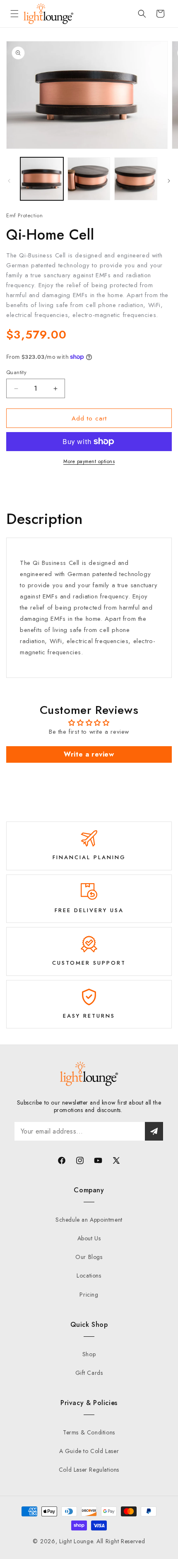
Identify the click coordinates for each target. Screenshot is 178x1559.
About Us (89, 1238)
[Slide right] (169, 181)
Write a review (89, 754)
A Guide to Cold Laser (89, 1451)
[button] (14, 14)
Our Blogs (88, 1257)
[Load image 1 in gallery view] (41, 178)
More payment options (89, 461)
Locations (89, 1275)
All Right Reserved (120, 1541)
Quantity (16, 372)
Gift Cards (89, 1373)
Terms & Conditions (89, 1432)
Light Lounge (76, 1541)
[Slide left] (9, 181)
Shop (89, 1354)
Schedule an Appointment (89, 1219)
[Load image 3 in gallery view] (135, 178)
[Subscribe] (154, 1131)
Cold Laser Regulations (89, 1469)
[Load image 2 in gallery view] (89, 178)
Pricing (88, 1294)
